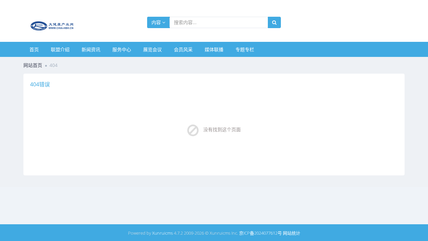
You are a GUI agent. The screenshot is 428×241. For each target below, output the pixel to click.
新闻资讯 (91, 49)
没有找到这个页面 (222, 129)
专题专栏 (244, 49)
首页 (34, 49)
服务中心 (121, 49)
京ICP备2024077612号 (260, 233)
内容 (156, 22)
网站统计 (291, 233)
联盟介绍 (60, 49)
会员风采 (183, 49)
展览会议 (152, 49)
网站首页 (32, 65)
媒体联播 (214, 49)
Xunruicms (162, 233)
